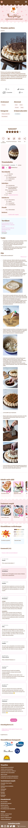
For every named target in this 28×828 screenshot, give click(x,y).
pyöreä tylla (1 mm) (6, 229)
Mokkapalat (3, 789)
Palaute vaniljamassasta (6, 817)
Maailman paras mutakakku (7, 786)
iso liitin (3, 226)
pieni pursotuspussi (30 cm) (8, 228)
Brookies (3, 792)
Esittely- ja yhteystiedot (6, 813)
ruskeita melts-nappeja (13, 214)
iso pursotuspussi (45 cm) (7, 223)
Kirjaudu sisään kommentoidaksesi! (10, 552)
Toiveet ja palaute (5, 815)
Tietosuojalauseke (5, 807)
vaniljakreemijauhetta (13, 194)
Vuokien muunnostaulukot (7, 769)
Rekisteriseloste (4, 805)
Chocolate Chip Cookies (6, 783)
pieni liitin (4, 231)
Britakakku (3, 795)
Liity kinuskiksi (4, 801)
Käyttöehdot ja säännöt (6, 803)
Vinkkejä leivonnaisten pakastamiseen (9, 776)
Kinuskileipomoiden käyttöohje (8, 808)
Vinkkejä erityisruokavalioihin (8, 772)
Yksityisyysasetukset (5, 819)
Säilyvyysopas (4, 774)
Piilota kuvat (23, 256)
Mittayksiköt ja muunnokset (7, 767)
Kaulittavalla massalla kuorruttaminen (9, 777)
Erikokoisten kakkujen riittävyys (8, 770)
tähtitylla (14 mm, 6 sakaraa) (8, 224)
